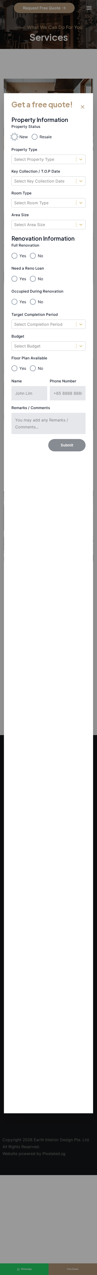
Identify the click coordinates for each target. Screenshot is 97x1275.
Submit (67, 445)
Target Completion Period (34, 314)
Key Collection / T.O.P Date (35, 171)
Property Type (24, 149)
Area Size (20, 214)
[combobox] (14, 159)
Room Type (21, 193)
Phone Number (63, 381)
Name (16, 381)
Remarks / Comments (30, 407)
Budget (17, 336)
